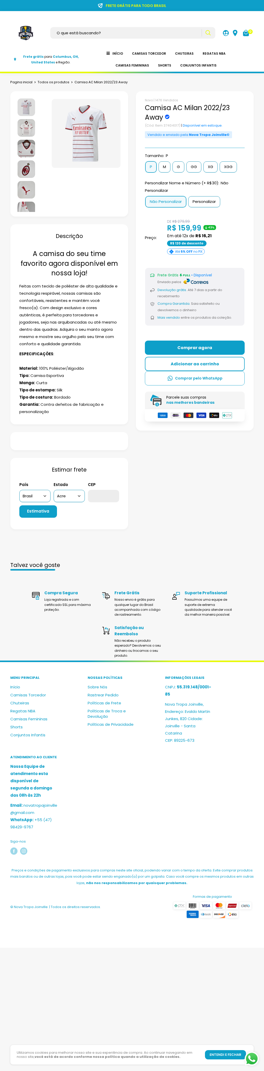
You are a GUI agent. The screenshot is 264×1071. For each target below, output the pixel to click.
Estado (61, 484)
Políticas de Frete (104, 703)
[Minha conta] (225, 33)
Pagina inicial (21, 82)
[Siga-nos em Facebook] (14, 851)
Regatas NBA (214, 53)
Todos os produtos (53, 82)
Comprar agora (194, 348)
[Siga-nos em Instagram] (23, 851)
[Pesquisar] (208, 33)
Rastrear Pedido (103, 695)
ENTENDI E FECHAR (225, 1054)
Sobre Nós (97, 687)
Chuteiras (184, 53)
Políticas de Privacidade (111, 724)
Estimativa (38, 511)
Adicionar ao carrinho (195, 364)
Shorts (164, 65)
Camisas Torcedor (149, 53)
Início (117, 53)
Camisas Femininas (132, 65)
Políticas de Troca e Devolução (107, 713)
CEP (92, 484)
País (23, 484)
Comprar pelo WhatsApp (198, 378)
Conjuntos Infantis (198, 65)
